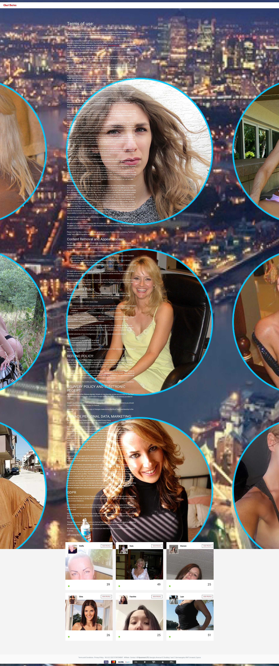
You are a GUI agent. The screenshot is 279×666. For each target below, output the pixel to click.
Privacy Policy (99, 657)
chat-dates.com (113, 45)
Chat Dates (9, 5)
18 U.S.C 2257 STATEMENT (114, 657)
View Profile (106, 546)
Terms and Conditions (85, 657)
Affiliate (126, 657)
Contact (133, 657)
